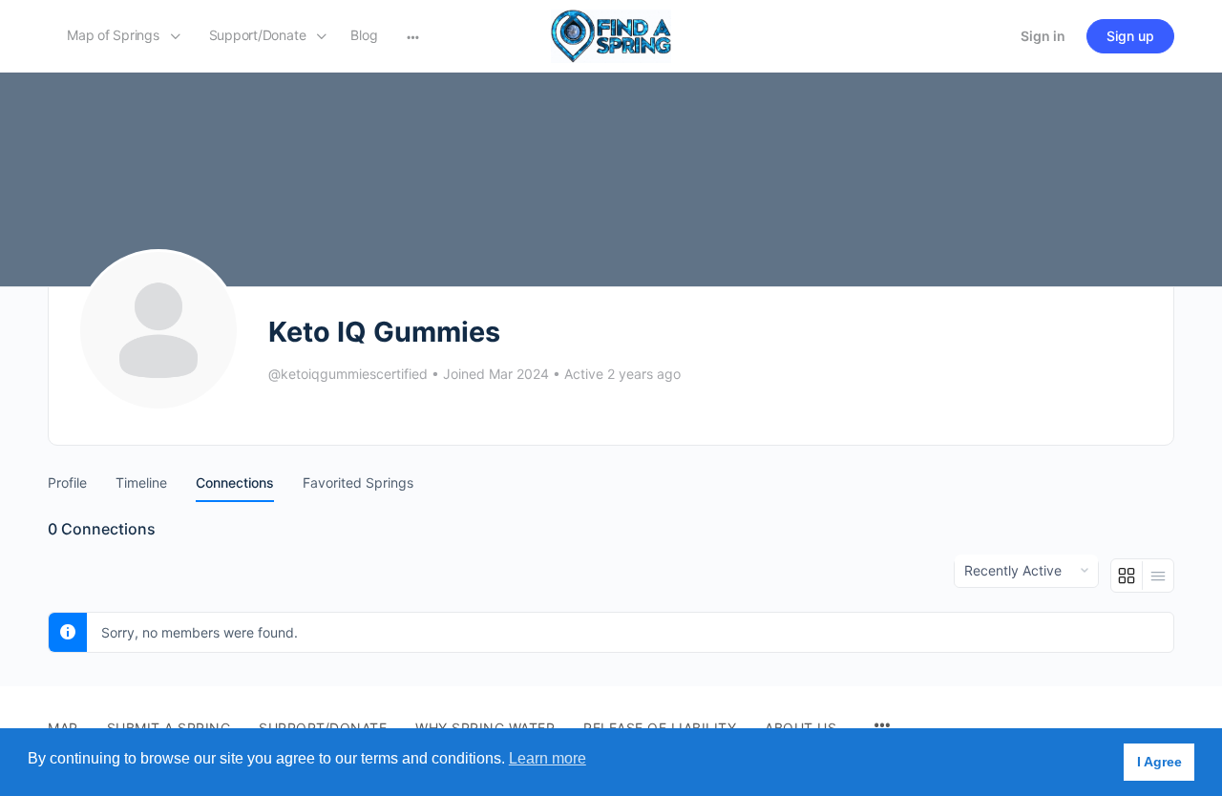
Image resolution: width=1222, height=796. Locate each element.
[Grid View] (1127, 575)
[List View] (1158, 575)
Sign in (1043, 36)
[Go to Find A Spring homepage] (611, 35)
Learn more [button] (547, 758)
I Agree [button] (1159, 761)
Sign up (1130, 36)
